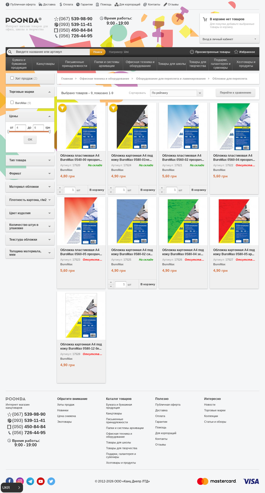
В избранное (69, 147)
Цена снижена (66, 416)
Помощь (106, 4)
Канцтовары (114, 413)
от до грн (30, 133)
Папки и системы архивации (125, 427)
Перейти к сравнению (235, 92)
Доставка (49, 4)
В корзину (97, 189)
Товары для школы (118, 442)
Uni (126, 51)
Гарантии (87, 4)
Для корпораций (129, 4)
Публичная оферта (22, 4)
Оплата (68, 4)
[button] (12, 487)
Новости (209, 404)
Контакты (154, 4)
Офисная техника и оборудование (104, 78)
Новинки (62, 410)
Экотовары (64, 421)
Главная (67, 78)
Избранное (247, 51)
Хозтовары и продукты (121, 462)
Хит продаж (26, 78)
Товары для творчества (121, 448)
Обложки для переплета (229, 78)
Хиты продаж (65, 404)
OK (30, 139)
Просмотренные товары (212, 51)
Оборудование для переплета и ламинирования (170, 78)
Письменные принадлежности (117, 421)
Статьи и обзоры (215, 421)
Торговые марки (214, 410)
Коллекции (211, 416)
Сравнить (93, 147)
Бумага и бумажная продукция (119, 406)
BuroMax (23, 103)
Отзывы (173, 4)
